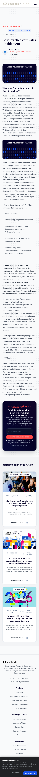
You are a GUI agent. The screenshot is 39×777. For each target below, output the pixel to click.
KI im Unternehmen (19, 746)
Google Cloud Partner (19, 708)
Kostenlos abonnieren (19, 437)
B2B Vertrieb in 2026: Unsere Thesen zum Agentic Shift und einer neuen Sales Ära (19, 618)
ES (29, 3)
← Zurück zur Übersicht (11, 26)
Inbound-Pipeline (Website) (19, 696)
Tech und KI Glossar (19, 750)
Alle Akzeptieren (30, 773)
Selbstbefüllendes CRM (19, 704)
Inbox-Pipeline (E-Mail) (19, 700)
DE (20, 3)
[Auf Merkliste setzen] (27, 523)
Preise (19, 735)
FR (26, 3)
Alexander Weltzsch (19, 723)
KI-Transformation (20, 719)
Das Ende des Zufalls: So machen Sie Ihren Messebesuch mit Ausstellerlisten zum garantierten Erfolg (19, 562)
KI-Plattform (20, 692)
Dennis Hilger (19, 727)
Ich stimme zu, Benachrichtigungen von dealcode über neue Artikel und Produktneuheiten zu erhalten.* (20, 442)
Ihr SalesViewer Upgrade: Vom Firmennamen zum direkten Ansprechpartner (19, 503)
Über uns (19, 754)
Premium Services (19, 731)
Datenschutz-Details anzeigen (19, 445)
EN (23, 3)
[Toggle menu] (35, 4)
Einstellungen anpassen (16, 773)
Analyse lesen (17, 522)
